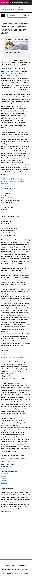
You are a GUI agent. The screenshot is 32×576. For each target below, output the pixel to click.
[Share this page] (29, 15)
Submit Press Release (9, 569)
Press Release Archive (19, 566)
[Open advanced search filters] (25, 16)
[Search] (21, 16)
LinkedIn (4, 478)
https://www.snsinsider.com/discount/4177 (15, 357)
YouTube (4, 483)
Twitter (3, 476)
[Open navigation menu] (3, 15)
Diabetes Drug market (8, 73)
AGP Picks (4, 2)
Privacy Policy (24, 573)
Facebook (4, 473)
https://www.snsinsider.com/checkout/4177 (15, 458)
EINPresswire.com (12, 71)
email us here (5, 469)
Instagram (4, 480)
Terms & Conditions (24, 569)
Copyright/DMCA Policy (10, 573)
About (8, 566)
